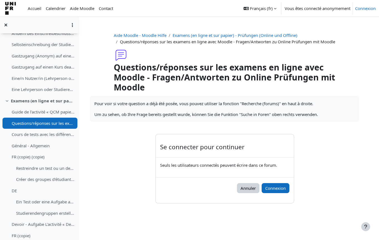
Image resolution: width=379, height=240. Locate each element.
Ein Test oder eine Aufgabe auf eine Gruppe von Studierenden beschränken (45, 201)
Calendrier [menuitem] (55, 8)
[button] (260, 8)
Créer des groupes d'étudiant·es (45, 179)
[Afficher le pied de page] (365, 226)
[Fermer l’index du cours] (5, 25)
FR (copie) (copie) (28, 157)
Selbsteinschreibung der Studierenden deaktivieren (43, 44)
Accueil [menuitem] (34, 8)
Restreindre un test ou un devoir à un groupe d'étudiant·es (45, 168)
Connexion (365, 8)
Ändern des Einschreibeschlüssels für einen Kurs (43, 33)
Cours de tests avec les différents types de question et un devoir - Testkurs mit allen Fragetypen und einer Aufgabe (43, 134)
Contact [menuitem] (106, 8)
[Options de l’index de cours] (72, 25)
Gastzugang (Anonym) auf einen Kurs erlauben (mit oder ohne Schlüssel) (43, 56)
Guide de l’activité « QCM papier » (43, 112)
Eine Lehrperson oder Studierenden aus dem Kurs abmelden (43, 89)
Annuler (248, 188)
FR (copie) (21, 235)
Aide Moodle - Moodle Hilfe (140, 35)
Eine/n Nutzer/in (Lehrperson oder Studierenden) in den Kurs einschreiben (43, 78)
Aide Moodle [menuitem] (82, 8)
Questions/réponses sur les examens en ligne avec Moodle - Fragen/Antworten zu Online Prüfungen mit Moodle (43, 123)
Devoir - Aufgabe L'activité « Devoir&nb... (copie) (43, 224)
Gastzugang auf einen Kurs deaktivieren (43, 67)
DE (14, 190)
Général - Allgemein (31, 145)
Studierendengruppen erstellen (45, 213)
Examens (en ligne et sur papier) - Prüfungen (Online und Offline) (43, 100)
